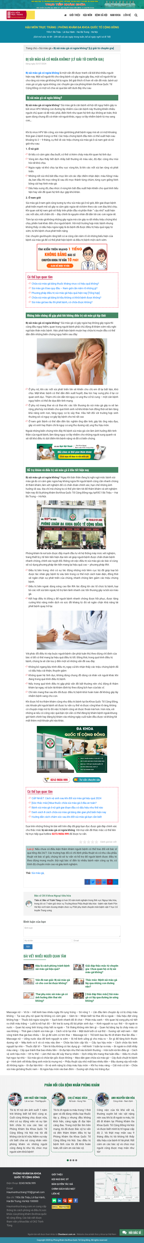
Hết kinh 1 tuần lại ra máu (97, 1046)
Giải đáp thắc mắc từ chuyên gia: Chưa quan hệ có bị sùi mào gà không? (101, 969)
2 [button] (70, 1160)
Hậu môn (87, 15)
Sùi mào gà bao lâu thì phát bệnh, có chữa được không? (62, 302)
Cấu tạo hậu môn (102, 1042)
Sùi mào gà (45, 48)
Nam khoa (115, 15)
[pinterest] (110, 882)
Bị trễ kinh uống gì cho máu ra (88, 1038)
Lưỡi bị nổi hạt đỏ (40, 1023)
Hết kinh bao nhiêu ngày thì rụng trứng (54, 1012)
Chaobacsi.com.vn (66, 1234)
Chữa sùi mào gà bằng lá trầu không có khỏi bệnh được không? (66, 297)
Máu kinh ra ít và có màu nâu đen (41, 1042)
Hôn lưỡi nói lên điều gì (116, 1050)
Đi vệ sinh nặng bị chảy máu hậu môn (67, 1065)
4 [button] (76, 1160)
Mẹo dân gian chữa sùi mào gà (92, 1057)
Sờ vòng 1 (84, 1012)
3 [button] (73, 1160)
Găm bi (73, 1015)
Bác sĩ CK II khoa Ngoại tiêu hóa (52, 895)
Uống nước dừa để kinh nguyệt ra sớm (46, 1038)
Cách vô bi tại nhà (66, 1031)
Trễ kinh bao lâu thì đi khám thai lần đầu (112, 1034)
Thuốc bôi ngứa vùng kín (35, 1019)
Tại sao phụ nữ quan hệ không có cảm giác (41, 1015)
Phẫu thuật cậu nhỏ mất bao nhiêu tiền (86, 1061)
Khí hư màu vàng (100, 1065)
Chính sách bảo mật (63, 1189)
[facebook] (87, 882)
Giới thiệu (74, 15)
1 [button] (67, 1160)
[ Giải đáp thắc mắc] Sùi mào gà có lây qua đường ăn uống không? (102, 997)
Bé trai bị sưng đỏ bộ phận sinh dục (73, 1023)
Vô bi (26, 1012)
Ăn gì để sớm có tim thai (56, 1034)
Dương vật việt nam (119, 1031)
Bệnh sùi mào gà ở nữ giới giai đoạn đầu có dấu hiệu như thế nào (67, 807)
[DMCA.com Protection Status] (61, 1206)
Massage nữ (14, 1012)
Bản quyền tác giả (62, 1184)
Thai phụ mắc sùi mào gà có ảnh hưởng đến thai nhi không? (51, 997)
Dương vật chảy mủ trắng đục (93, 1069)
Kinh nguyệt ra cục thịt (109, 1023)
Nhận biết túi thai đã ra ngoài (97, 1015)
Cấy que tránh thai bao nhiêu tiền (38, 1050)
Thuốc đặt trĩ (32, 1046)
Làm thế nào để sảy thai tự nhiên (60, 1053)
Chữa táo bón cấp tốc (75, 1042)
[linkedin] (115, 882)
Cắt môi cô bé (120, 1065)
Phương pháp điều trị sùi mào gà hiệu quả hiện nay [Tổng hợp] (66, 292)
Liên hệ (127, 15)
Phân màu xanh (93, 1019)
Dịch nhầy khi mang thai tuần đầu (100, 1053)
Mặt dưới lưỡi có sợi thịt (92, 1031)
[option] (28, 1124)
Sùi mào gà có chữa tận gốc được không (49, 1057)
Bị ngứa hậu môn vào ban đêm (57, 1069)
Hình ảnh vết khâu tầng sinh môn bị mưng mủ (36, 1061)
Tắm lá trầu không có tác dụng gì (61, 1046)
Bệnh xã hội (101, 15)
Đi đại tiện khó (34, 1065)
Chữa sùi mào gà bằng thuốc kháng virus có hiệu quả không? (66, 283)
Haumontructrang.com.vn (21, 1206)
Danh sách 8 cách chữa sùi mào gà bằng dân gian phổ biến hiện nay (69, 812)
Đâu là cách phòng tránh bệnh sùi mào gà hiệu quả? (52, 967)
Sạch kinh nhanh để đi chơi (67, 1019)
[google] (98, 882)
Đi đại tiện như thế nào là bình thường (80, 1050)
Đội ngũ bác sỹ (60, 1179)
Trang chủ (31, 48)
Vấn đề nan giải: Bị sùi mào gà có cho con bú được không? (52, 981)
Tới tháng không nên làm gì (81, 1027)
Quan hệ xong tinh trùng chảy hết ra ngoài (39, 1027)
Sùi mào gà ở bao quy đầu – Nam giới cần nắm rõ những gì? (64, 288)
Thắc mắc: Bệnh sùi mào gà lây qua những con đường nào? (101, 983)
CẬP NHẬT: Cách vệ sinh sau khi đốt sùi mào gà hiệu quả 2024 (66, 798)
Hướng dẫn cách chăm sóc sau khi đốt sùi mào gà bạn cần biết (67, 816)
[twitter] (93, 882)
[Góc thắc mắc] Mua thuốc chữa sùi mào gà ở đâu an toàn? (64, 802)
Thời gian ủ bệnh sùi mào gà (37, 1031)
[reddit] (104, 882)
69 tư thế (33, 1053)
